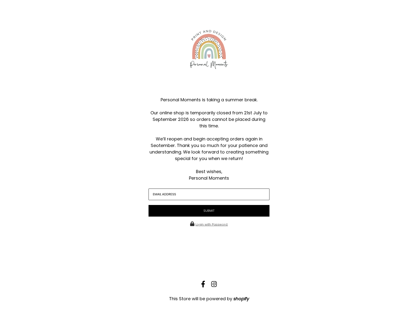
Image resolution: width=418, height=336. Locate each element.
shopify (241, 299)
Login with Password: (211, 224)
